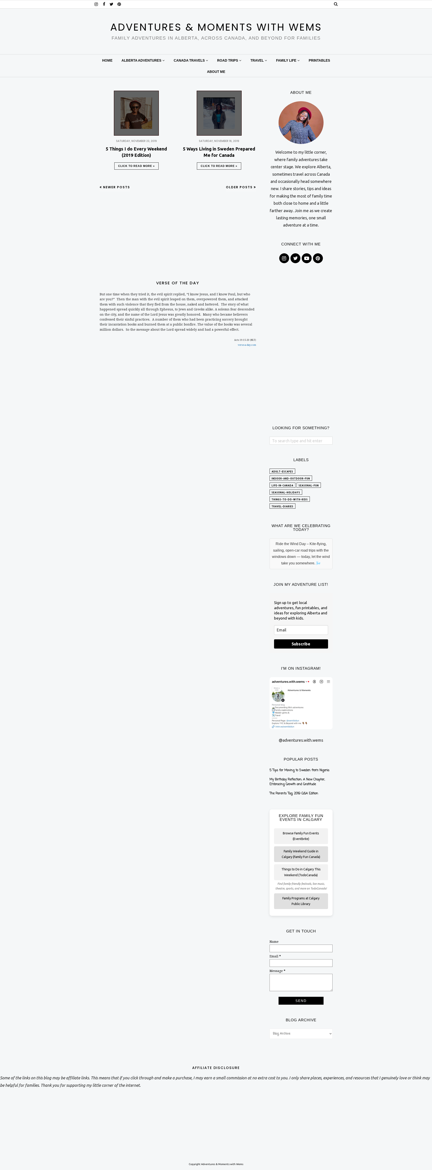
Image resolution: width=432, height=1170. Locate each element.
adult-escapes (282, 471)
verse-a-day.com (247, 345)
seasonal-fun (309, 485)
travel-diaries (282, 506)
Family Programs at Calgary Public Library (301, 901)
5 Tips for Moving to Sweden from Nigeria (299, 770)
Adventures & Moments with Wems (216, 27)
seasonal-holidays (286, 492)
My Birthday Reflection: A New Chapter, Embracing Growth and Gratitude (297, 782)
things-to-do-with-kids (290, 499)
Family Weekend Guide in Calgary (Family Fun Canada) (301, 854)
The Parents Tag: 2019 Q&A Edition (294, 793)
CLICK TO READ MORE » (136, 166)
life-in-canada (282, 485)
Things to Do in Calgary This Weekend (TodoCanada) (301, 872)
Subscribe (301, 644)
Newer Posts (116, 187)
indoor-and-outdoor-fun (291, 478)
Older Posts (239, 187)
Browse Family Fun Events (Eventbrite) (301, 836)
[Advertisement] (178, 235)
